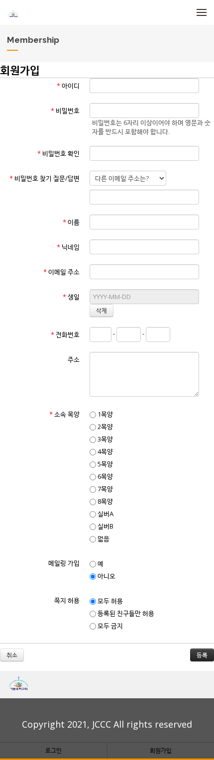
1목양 (104, 414)
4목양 (104, 451)
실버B (104, 526)
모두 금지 (109, 625)
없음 (102, 538)
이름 (71, 221)
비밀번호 (65, 110)
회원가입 (161, 750)
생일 (71, 296)
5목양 (104, 463)
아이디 (68, 85)
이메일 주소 (61, 271)
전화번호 (65, 334)
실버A (104, 513)
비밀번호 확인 (58, 153)
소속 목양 (64, 414)
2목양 (104, 426)
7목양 (104, 488)
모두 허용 (109, 600)
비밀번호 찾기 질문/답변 (44, 178)
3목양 (104, 438)
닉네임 (68, 246)
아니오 (105, 575)
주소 (74, 359)
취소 (11, 655)
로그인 (53, 750)
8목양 (104, 501)
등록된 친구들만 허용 (125, 613)
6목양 (104, 476)
